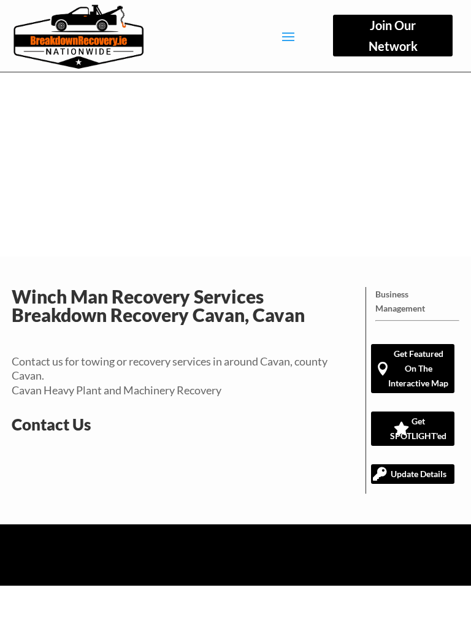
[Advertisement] (235, 164)
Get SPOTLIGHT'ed (418, 428)
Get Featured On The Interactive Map (418, 368)
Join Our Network (393, 35)
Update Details (418, 474)
